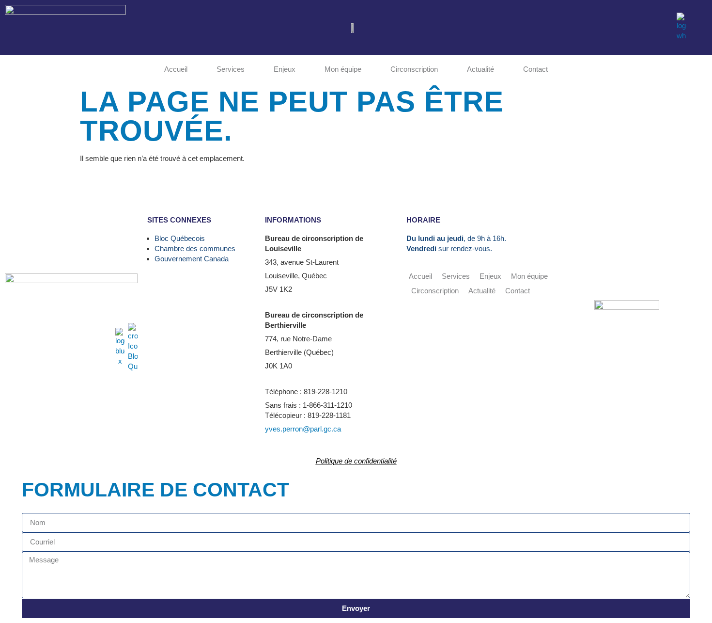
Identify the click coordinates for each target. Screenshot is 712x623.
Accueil (175, 69)
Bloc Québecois (180, 238)
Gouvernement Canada (192, 259)
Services (231, 69)
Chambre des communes (195, 248)
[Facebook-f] (606, 26)
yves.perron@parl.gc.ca (303, 429)
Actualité (480, 69)
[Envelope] (664, 26)
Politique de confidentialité (356, 461)
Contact (535, 69)
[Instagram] (644, 26)
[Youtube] (625, 26)
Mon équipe (343, 69)
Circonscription (414, 69)
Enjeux (284, 69)
